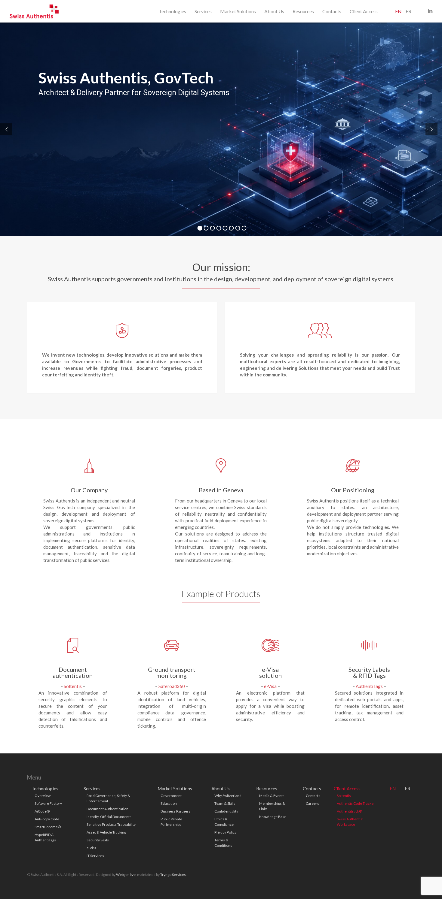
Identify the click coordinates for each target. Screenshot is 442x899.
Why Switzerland (227, 795)
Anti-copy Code (47, 819)
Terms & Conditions (223, 843)
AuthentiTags (369, 686)
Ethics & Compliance (224, 822)
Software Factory (48, 803)
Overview (43, 795)
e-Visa (270, 686)
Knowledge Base (272, 816)
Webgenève (126, 874)
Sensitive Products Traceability (111, 824)
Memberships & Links (272, 806)
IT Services (95, 855)
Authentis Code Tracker (356, 803)
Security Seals (98, 840)
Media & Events (271, 795)
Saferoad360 (171, 686)
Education (169, 803)
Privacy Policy (225, 832)
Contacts (313, 795)
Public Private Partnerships (171, 822)
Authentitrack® (349, 811)
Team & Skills (224, 803)
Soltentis (73, 686)
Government (171, 795)
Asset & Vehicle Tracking (106, 832)
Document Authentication (107, 809)
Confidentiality (226, 811)
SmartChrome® (48, 827)
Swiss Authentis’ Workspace (350, 822)
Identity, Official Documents (109, 816)
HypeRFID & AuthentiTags (45, 837)
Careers (312, 803)
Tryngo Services (173, 874)
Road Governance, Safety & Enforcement (108, 798)
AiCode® (42, 811)
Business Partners (175, 811)
